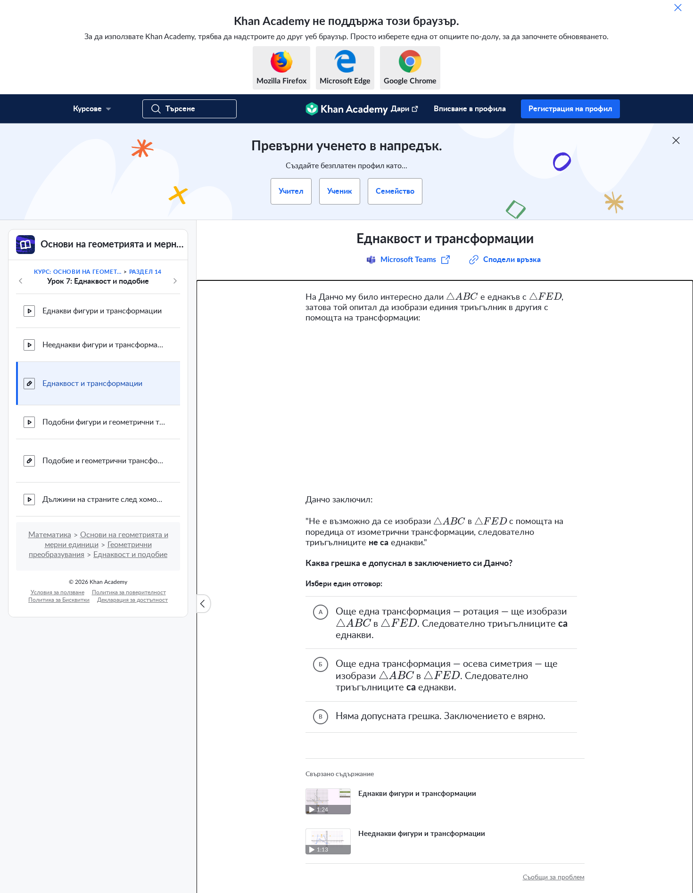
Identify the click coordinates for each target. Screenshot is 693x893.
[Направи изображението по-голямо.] (445, 409)
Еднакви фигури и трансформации (102, 311)
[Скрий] (677, 7)
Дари (400, 109)
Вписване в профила (470, 109)
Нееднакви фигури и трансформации (103, 345)
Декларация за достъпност (132, 600)
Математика (49, 535)
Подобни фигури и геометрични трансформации (103, 422)
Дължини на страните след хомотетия (103, 499)
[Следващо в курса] (175, 281)
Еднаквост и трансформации (92, 383)
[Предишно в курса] (20, 281)
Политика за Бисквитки (59, 600)
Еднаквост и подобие (130, 554)
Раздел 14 (145, 272)
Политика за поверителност (129, 592)
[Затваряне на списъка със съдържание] (203, 603)
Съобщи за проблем (554, 877)
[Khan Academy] (346, 109)
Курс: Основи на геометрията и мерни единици (78, 272)
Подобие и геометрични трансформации (103, 461)
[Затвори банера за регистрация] (676, 140)
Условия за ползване (57, 592)
